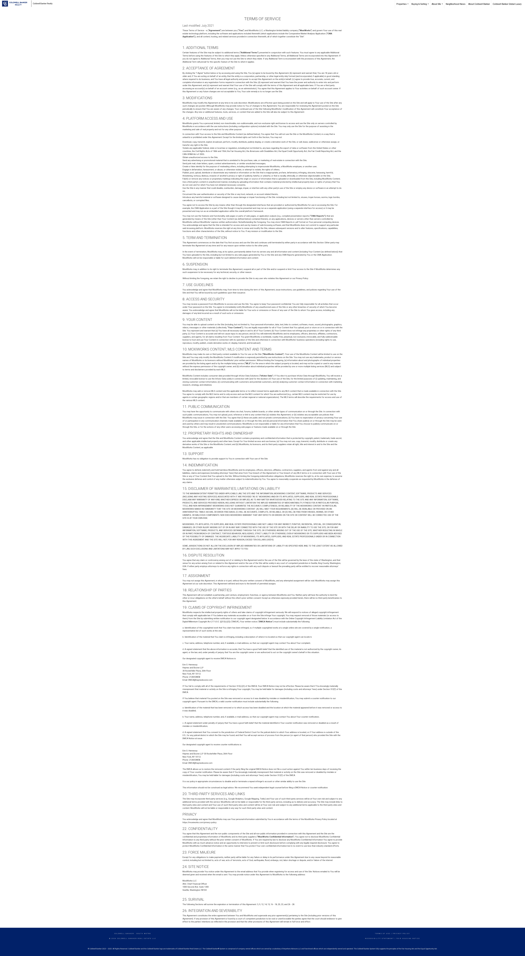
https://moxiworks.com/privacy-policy (199, 822)
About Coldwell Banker (479, 4)
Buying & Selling (420, 5)
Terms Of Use (382, 933)
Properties (402, 5)
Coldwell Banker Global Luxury (507, 4)
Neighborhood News (455, 4)
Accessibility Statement (379, 938)
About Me (438, 5)
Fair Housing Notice (408, 938)
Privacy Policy (401, 933)
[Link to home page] (16, 3)
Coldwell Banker (124, 933)
